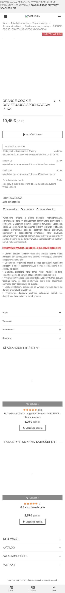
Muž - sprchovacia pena (32, 507)
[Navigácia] (5, 16)
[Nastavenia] (59, 16)
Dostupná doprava (14, 146)
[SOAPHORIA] (33, 16)
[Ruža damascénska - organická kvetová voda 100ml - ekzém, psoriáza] (32, 377)
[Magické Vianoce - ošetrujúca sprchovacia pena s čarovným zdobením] (54, 101)
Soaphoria (15, 202)
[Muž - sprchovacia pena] (32, 471)
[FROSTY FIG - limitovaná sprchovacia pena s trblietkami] (60, 101)
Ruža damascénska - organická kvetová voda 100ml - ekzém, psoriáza (32, 415)
